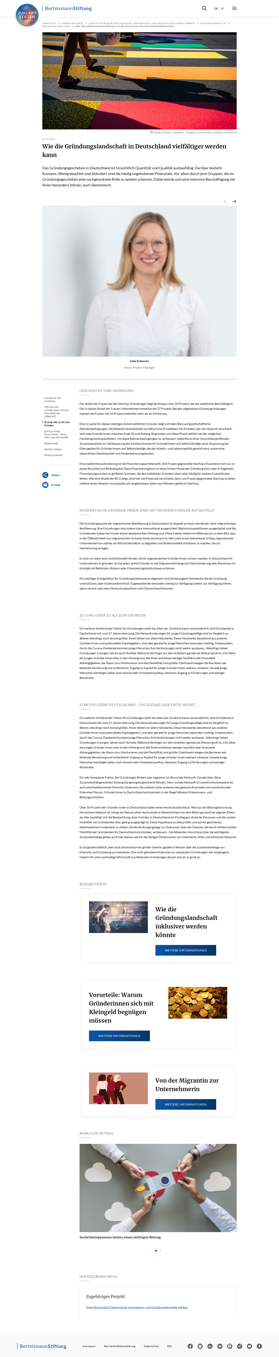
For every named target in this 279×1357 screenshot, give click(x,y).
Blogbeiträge (51, 443)
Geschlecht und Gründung (52, 399)
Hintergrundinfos (53, 455)
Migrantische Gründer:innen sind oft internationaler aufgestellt (56, 411)
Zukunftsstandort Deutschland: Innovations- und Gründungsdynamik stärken (137, 1307)
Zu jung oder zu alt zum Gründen (57, 424)
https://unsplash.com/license (221, 132)
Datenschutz (151, 1346)
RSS (169, 1346)
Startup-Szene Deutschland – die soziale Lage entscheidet (56, 434)
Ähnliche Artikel (52, 449)
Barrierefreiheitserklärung (119, 1346)
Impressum (89, 1346)
